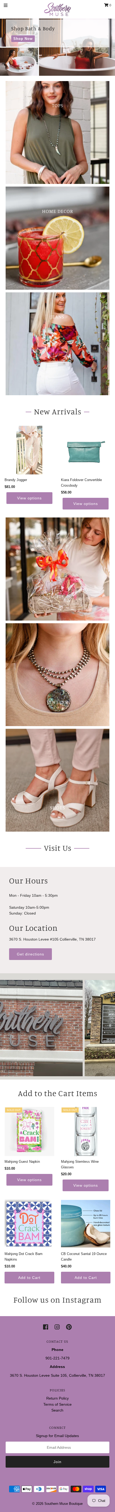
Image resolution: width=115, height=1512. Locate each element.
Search (57, 1410)
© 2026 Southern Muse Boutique (57, 1504)
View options (29, 498)
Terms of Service (57, 1404)
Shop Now (23, 39)
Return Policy (57, 1398)
